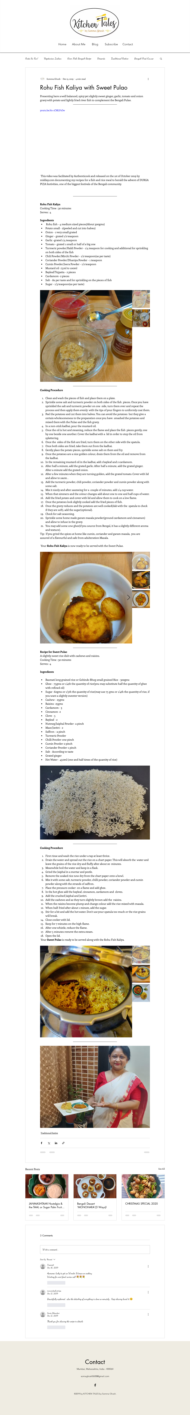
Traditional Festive (119, 58)
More (136, 58)
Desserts (101, 58)
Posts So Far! (31, 58)
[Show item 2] (141, 318)
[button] (161, 58)
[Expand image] (86, 336)
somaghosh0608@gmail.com (95, 1304)
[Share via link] (63, 1143)
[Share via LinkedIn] (56, 1143)
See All (161, 1168)
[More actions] (148, 79)
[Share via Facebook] (41, 1143)
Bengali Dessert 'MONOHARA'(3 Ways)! (92, 1205)
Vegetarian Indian (52, 58)
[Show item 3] (141, 599)
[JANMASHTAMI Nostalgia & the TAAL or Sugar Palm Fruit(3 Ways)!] (46, 1186)
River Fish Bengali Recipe (79, 58)
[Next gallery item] (128, 336)
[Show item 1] (141, 299)
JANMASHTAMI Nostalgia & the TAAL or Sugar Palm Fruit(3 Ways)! (46, 1205)
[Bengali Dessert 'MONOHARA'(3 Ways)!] (95, 1186)
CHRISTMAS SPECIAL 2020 (141, 1203)
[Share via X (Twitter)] (48, 1143)
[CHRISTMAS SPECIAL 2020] (143, 1186)
